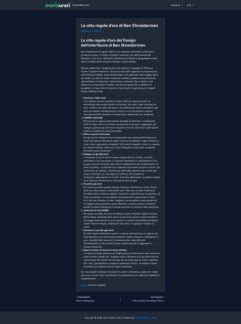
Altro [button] (189, 5)
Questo (84, 285)
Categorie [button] (175, 5)
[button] (181, 5)
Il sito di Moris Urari (80, 5)
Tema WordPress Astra (146, 317)
